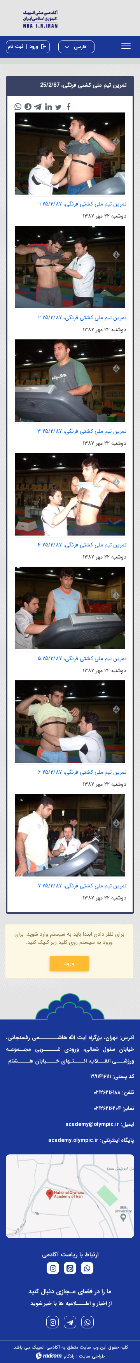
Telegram (70, 1322)
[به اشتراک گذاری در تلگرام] (38, 106)
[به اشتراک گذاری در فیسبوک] (68, 106)
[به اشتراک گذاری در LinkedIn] (48, 106)
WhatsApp (87, 1322)
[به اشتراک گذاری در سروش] (28, 106)
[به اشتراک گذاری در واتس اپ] (17, 106)
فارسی (79, 47)
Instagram (52, 1322)
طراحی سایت (92, 1356)
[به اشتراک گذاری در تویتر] (58, 106)
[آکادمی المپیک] (70, 18)
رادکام (69, 1356)
